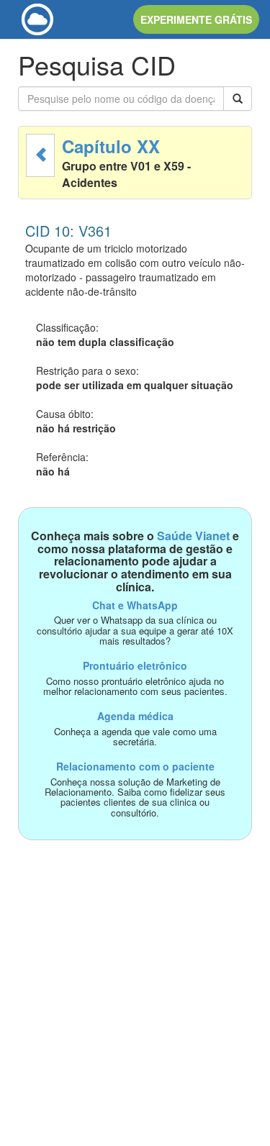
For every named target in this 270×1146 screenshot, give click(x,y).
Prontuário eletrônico (135, 665)
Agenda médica (135, 716)
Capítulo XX (111, 146)
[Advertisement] (135, 975)
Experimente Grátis (196, 19)
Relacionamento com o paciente (135, 766)
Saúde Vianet (193, 535)
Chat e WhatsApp (135, 605)
